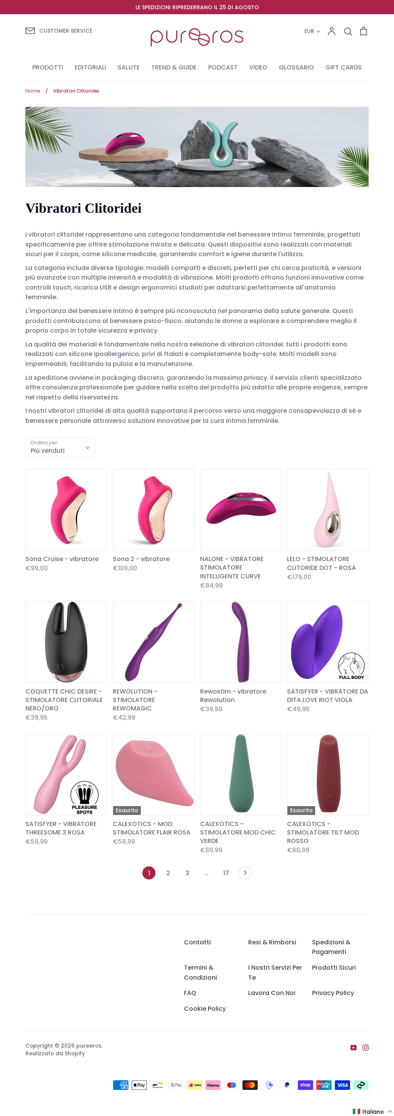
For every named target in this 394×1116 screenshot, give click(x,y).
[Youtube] (351, 1047)
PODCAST (223, 67)
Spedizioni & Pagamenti (331, 947)
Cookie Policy (205, 1008)
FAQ (190, 993)
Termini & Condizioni (200, 972)
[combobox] (60, 447)
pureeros (89, 1046)
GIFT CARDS (344, 67)
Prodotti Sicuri (334, 967)
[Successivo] (245, 874)
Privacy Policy (333, 993)
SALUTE (129, 67)
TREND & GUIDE (174, 67)
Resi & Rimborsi (272, 942)
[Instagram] (363, 1047)
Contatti (197, 942)
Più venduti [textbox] (48, 450)
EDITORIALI (90, 67)
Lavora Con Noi (272, 993)
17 (226, 873)
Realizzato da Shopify (55, 1053)
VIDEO (258, 67)
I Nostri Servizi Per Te (275, 972)
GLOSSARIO (296, 67)
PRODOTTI (47, 67)
